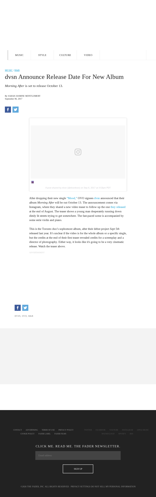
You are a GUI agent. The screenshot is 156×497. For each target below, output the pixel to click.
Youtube (113, 430)
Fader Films (60, 434)
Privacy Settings (80, 486)
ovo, (24, 316)
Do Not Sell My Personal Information (113, 486)
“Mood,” (72, 198)
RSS (131, 434)
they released (118, 207)
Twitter (88, 430)
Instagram (127, 430)
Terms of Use (48, 430)
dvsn (97, 198)
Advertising (32, 430)
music (9, 70)
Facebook (101, 430)
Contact (17, 430)
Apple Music (143, 430)
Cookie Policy (27, 434)
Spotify (122, 434)
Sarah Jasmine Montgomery (24, 96)
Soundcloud (108, 434)
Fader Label (44, 434)
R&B (17, 70)
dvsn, (18, 316)
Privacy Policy (66, 430)
